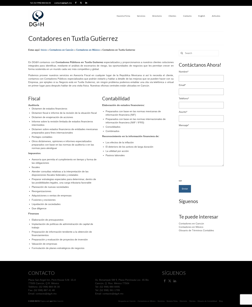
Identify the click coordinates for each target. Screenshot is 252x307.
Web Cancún (58, 301)
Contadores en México (88, 50)
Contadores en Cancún (61, 50)
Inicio (44, 50)
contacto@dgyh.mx (46, 293)
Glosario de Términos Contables (196, 230)
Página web (45, 301)
